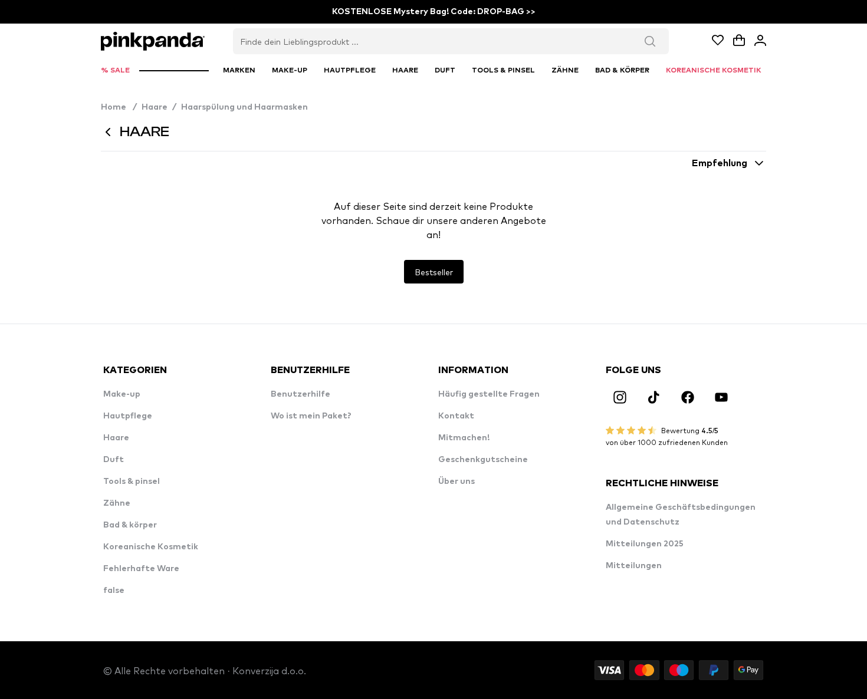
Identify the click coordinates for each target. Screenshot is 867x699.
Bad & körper (130, 525)
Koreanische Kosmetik (150, 547)
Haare (155, 107)
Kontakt (456, 416)
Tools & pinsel (131, 481)
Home (119, 107)
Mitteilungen (634, 566)
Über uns (456, 481)
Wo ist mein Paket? (311, 416)
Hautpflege (127, 416)
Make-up (121, 394)
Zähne (116, 503)
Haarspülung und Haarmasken (244, 107)
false (113, 590)
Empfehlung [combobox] (719, 163)
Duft (113, 460)
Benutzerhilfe (300, 394)
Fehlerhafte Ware (141, 569)
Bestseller (434, 271)
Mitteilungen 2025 (645, 544)
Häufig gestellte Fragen (489, 394)
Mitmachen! (464, 438)
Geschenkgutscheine (483, 460)
